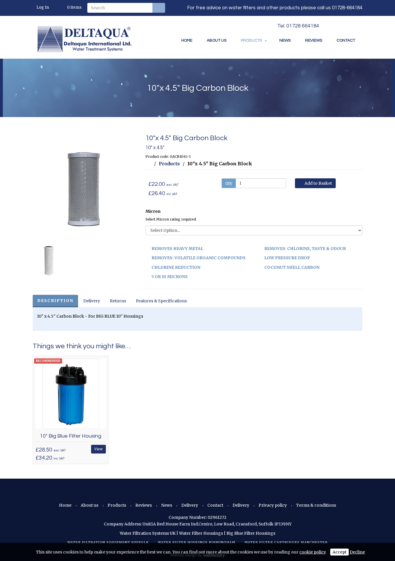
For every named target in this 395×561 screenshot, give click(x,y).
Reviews (313, 40)
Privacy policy (273, 505)
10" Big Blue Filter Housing (70, 436)
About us (216, 40)
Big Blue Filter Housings (250, 533)
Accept (339, 552)
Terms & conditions (316, 505)
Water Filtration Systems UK (148, 533)
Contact (346, 40)
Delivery (91, 300)
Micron (152, 211)
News (285, 40)
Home (186, 40)
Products (251, 40)
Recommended (48, 361)
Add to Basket (318, 183)
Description (55, 300)
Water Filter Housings (201, 533)
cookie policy (312, 552)
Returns (118, 300)
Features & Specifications (161, 300)
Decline (357, 552)
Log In (42, 7)
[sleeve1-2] (85, 186)
